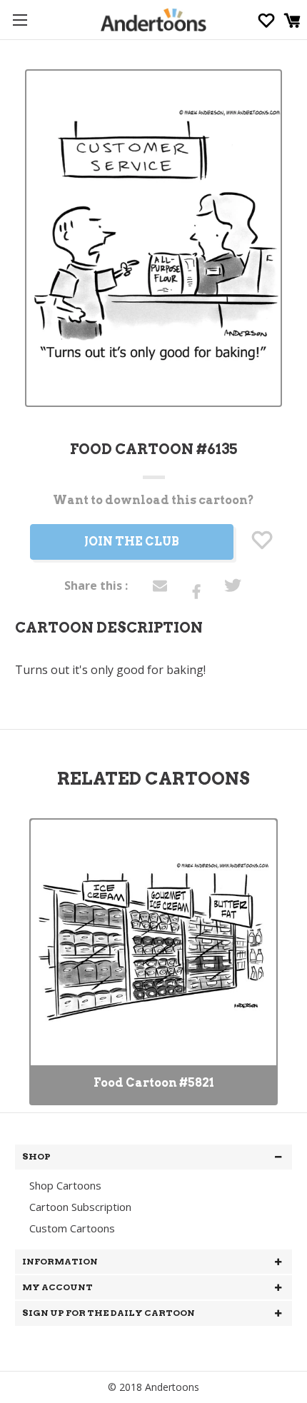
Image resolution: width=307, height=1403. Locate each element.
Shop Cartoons (65, 1185)
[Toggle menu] (19, 19)
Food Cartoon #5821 (154, 1083)
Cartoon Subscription (80, 1207)
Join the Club (131, 541)
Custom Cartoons (72, 1228)
